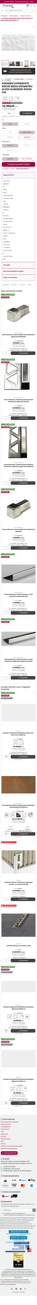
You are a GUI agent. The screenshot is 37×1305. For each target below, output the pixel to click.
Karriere (3, 1144)
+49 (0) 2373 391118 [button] (9, 1167)
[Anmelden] (27, 6)
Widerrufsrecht (5, 1124)
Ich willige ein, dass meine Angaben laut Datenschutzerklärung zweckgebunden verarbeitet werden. (19, 1214)
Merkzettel (6, 285)
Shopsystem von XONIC (18, 1292)
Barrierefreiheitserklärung (9, 1148)
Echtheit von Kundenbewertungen (12, 1146)
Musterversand (5, 1139)
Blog (2, 1141)
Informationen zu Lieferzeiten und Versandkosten (15, 1282)
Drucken (14, 285)
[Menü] (2, 10)
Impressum (4, 1134)
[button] (10, 142)
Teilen (30, 285)
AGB (2, 1132)
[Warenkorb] (35, 6)
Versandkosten (6, 1127)
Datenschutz (5, 1129)
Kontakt (3, 1136)
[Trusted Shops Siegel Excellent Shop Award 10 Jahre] (18, 1260)
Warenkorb (24, 353)
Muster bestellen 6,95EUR (19, 164)
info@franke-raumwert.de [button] (11, 1169)
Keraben (30, 79)
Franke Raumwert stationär (9, 1122)
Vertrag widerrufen (9, 1153)
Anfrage (22, 285)
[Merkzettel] (31, 6)
